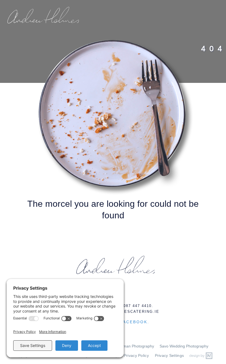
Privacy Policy (136, 356)
